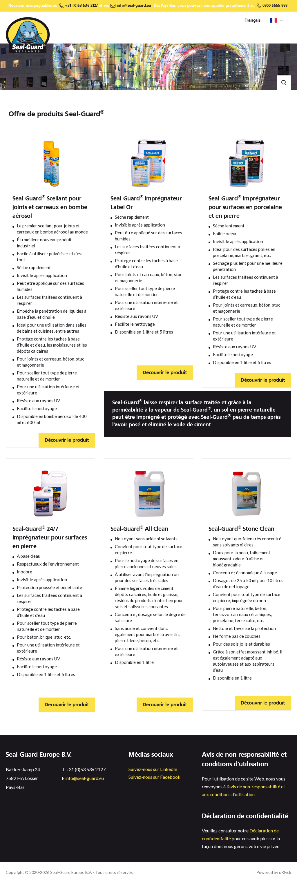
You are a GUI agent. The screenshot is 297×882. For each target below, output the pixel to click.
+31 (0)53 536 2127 (81, 5)
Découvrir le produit (67, 440)
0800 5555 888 (275, 5)
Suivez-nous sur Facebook (154, 777)
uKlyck (285, 872)
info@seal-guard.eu (134, 5)
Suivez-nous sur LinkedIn (152, 769)
